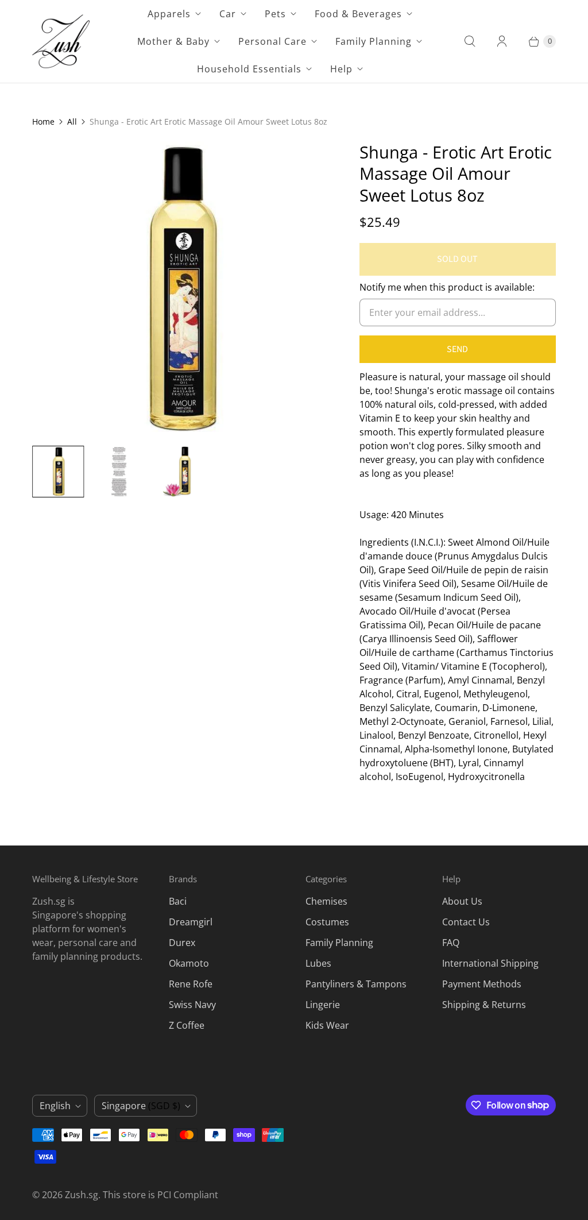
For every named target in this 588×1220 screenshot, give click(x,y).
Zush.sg (81, 1194)
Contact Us (466, 922)
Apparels (169, 13)
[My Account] (502, 41)
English (55, 1105)
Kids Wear (327, 1025)
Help (341, 69)
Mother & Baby (173, 41)
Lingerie (322, 1004)
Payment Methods (481, 984)
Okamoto (189, 963)
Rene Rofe (190, 984)
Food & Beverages (358, 13)
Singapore (141, 1105)
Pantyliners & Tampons (356, 984)
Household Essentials (249, 69)
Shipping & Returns (484, 1004)
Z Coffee (186, 1025)
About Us (462, 901)
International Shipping (490, 963)
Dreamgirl (190, 922)
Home (43, 121)
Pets (275, 13)
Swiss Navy (192, 1004)
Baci (178, 901)
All (72, 121)
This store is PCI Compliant (160, 1194)
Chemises (326, 901)
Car (227, 13)
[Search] (470, 41)
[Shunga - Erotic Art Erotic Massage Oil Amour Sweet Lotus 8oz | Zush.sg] (179, 289)
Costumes (327, 922)
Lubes (318, 963)
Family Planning (373, 41)
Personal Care (272, 41)
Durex (182, 942)
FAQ (450, 942)
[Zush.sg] (61, 41)
